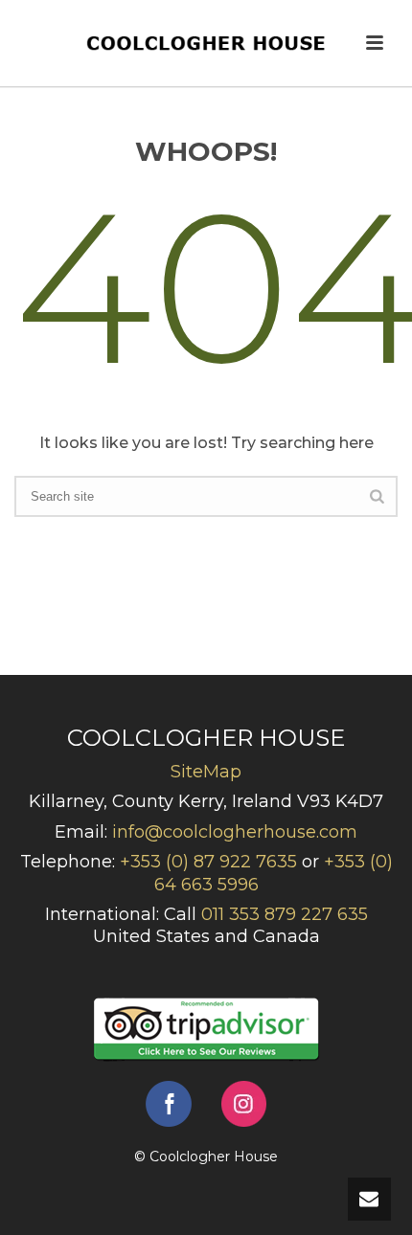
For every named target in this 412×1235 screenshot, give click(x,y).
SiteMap (206, 771)
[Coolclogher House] (206, 43)
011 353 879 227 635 (284, 914)
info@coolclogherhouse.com (234, 831)
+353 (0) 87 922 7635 (208, 861)
